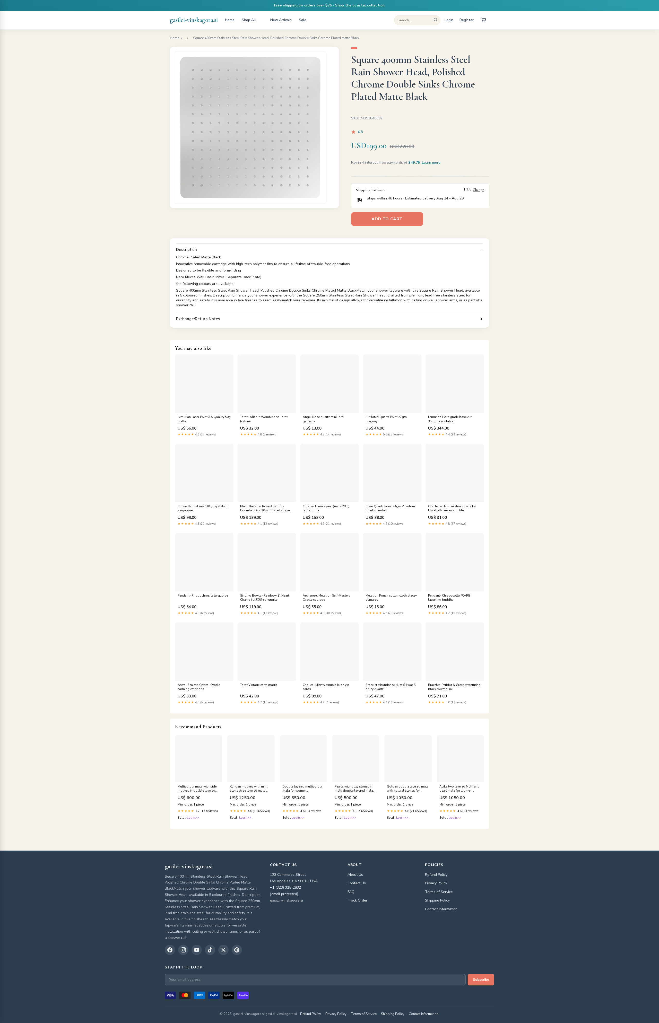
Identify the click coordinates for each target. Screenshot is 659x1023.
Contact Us (357, 883)
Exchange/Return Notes (198, 319)
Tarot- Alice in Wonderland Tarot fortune (264, 419)
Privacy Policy (436, 883)
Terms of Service (439, 891)
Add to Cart (387, 219)
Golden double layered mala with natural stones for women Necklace (408, 788)
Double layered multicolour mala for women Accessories (302, 788)
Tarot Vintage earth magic (258, 685)
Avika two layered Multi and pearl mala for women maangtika (459, 788)
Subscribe (481, 979)
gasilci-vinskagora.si (194, 20)
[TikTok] (210, 950)
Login (449, 20)
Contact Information (441, 909)
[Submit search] (435, 20)
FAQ (351, 891)
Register (466, 20)
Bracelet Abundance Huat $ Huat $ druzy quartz (391, 687)
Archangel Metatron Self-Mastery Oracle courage (326, 597)
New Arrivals (281, 20)
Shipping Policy (437, 900)
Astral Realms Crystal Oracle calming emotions (199, 687)
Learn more (431, 162)
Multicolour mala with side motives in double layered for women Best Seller (197, 788)
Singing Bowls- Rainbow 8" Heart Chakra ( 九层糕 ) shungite (264, 597)
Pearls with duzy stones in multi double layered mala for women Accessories (354, 788)
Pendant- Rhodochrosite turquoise (203, 595)
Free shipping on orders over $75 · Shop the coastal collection (329, 5)
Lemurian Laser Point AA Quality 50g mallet (204, 419)
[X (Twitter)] (223, 950)
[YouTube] (197, 950)
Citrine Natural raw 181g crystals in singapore (203, 508)
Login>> (193, 818)
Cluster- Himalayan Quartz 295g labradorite (326, 508)
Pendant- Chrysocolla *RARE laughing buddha (449, 597)
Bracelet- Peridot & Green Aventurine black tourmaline (454, 687)
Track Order (357, 900)
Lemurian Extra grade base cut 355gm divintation (450, 419)
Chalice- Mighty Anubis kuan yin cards (326, 687)
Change (478, 190)
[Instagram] (183, 950)
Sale (302, 20)
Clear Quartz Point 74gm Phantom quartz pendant (390, 508)
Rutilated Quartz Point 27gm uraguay (386, 419)
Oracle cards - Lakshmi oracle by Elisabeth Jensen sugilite (452, 508)
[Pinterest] (237, 950)
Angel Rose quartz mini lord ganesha (323, 419)
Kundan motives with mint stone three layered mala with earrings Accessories (248, 788)
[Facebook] (170, 950)
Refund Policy (436, 874)
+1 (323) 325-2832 (285, 887)
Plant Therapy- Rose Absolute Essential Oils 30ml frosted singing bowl (266, 508)
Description (186, 249)
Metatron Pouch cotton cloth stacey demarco (391, 597)
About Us (355, 874)
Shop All (249, 20)
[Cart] (483, 20)
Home (230, 20)
